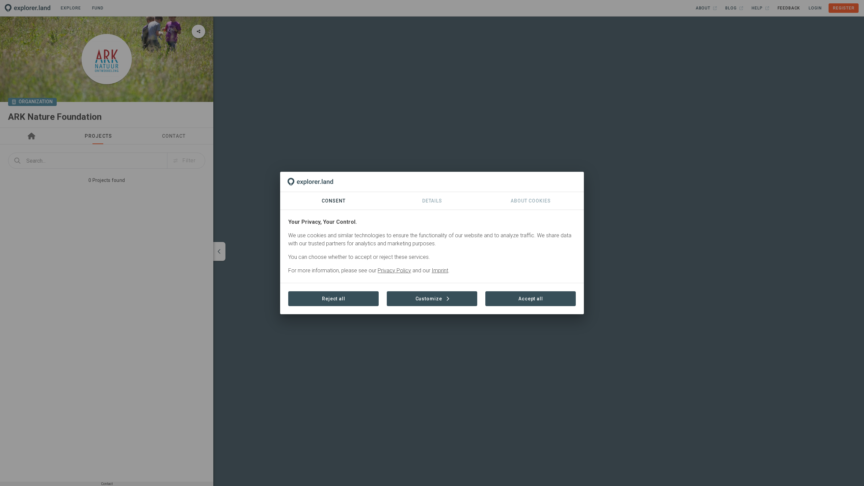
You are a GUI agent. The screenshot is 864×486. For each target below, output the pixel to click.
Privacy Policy (394, 270)
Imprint (440, 270)
